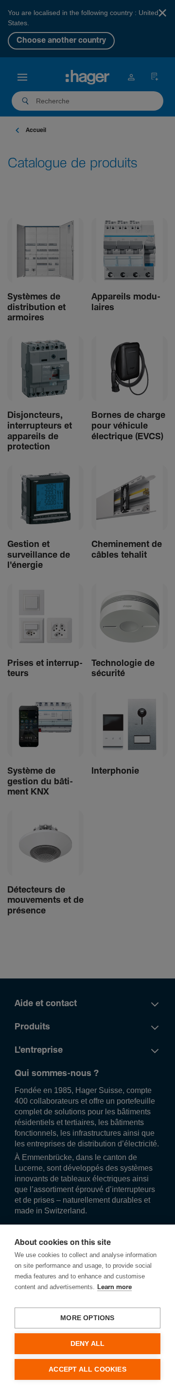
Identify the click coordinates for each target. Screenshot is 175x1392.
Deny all (87, 1343)
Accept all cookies (87, 1369)
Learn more (114, 1287)
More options (87, 1318)
